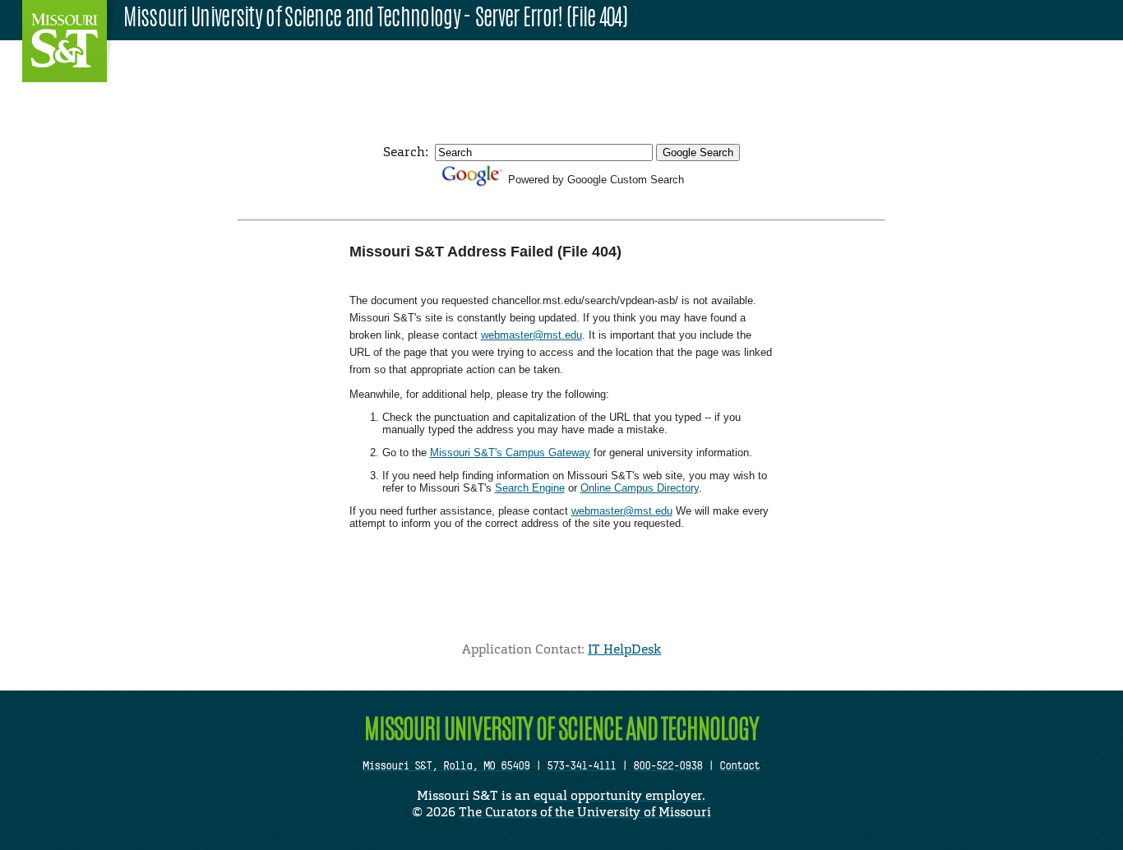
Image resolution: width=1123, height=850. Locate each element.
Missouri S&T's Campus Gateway (510, 452)
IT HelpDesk (624, 649)
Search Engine (530, 488)
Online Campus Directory (639, 488)
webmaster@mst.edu (531, 335)
